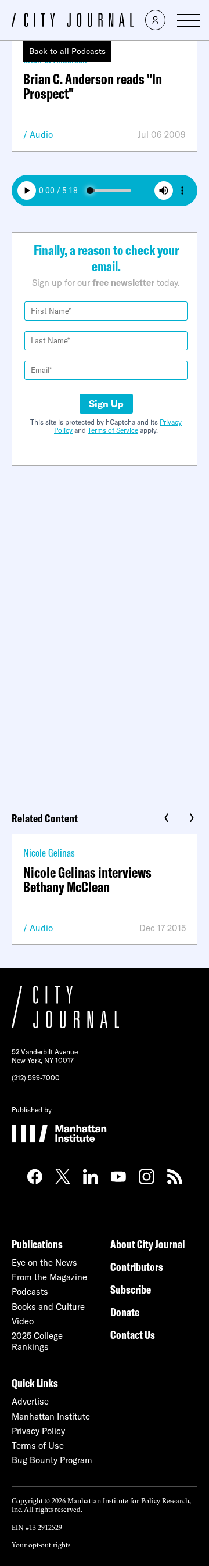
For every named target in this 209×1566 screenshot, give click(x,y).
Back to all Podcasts (67, 51)
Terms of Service (113, 430)
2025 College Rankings (37, 1341)
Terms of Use (38, 1445)
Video (23, 1321)
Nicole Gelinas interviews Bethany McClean (87, 879)
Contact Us (132, 1334)
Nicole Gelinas (49, 852)
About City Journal (147, 1244)
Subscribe (130, 1289)
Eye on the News (44, 1262)
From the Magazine (49, 1277)
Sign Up (106, 404)
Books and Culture (48, 1306)
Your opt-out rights (41, 1544)
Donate (124, 1312)
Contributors (136, 1266)
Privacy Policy (38, 1430)
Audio (41, 134)
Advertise (30, 1401)
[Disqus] (104, 634)
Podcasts (30, 1291)
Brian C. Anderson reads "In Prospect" (92, 85)
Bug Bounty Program (52, 1460)
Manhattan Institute (51, 1416)
